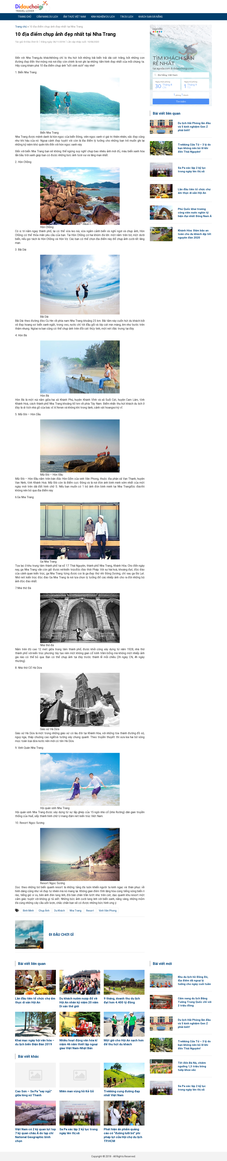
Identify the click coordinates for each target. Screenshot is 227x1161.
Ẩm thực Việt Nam (74, 16)
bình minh (28, 910)
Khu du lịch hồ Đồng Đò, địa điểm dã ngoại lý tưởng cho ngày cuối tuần (194, 980)
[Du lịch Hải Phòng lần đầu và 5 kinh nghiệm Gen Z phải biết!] (161, 127)
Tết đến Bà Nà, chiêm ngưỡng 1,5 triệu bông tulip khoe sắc (192, 1066)
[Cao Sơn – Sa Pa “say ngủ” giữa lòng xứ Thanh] (35, 1075)
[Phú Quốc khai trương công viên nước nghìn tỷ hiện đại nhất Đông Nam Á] (161, 213)
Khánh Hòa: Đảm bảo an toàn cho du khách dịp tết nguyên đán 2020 (194, 234)
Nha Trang (75, 910)
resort (90, 910)
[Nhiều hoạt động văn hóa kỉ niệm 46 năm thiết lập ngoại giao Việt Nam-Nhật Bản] (79, 1024)
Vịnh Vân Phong (108, 910)
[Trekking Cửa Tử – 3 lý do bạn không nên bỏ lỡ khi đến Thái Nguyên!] (161, 148)
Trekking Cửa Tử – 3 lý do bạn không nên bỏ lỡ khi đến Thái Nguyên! (194, 148)
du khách (59, 910)
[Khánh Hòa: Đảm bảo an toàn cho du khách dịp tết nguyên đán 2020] (161, 234)
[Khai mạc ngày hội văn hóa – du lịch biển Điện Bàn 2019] (35, 1024)
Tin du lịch (126, 16)
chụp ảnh (44, 910)
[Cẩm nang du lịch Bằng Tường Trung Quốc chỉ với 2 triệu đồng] (161, 1002)
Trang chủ (24, 16)
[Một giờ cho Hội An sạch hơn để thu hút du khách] (124, 1024)
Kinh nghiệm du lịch (103, 16)
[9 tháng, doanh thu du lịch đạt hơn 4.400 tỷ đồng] (124, 982)
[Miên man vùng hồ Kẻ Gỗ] (79, 1075)
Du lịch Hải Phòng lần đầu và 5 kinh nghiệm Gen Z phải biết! (194, 127)
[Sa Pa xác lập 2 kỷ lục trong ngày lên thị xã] (161, 170)
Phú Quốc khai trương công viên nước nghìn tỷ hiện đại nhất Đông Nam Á (195, 212)
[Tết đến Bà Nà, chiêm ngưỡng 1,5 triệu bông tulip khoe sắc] (161, 1066)
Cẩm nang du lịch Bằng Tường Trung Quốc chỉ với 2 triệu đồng (194, 1002)
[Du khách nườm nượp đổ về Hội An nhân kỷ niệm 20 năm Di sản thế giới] (79, 982)
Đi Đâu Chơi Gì (61, 934)
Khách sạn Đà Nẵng (151, 16)
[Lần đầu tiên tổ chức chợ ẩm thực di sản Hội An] (161, 191)
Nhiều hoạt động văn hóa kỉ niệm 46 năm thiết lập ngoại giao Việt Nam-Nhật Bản (78, 1044)
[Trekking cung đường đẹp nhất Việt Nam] (124, 1075)
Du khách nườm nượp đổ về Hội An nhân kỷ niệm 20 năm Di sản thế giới (78, 1002)
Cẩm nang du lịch (47, 16)
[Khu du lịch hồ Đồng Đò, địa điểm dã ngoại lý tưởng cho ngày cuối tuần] (161, 980)
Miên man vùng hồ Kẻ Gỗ (76, 1091)
